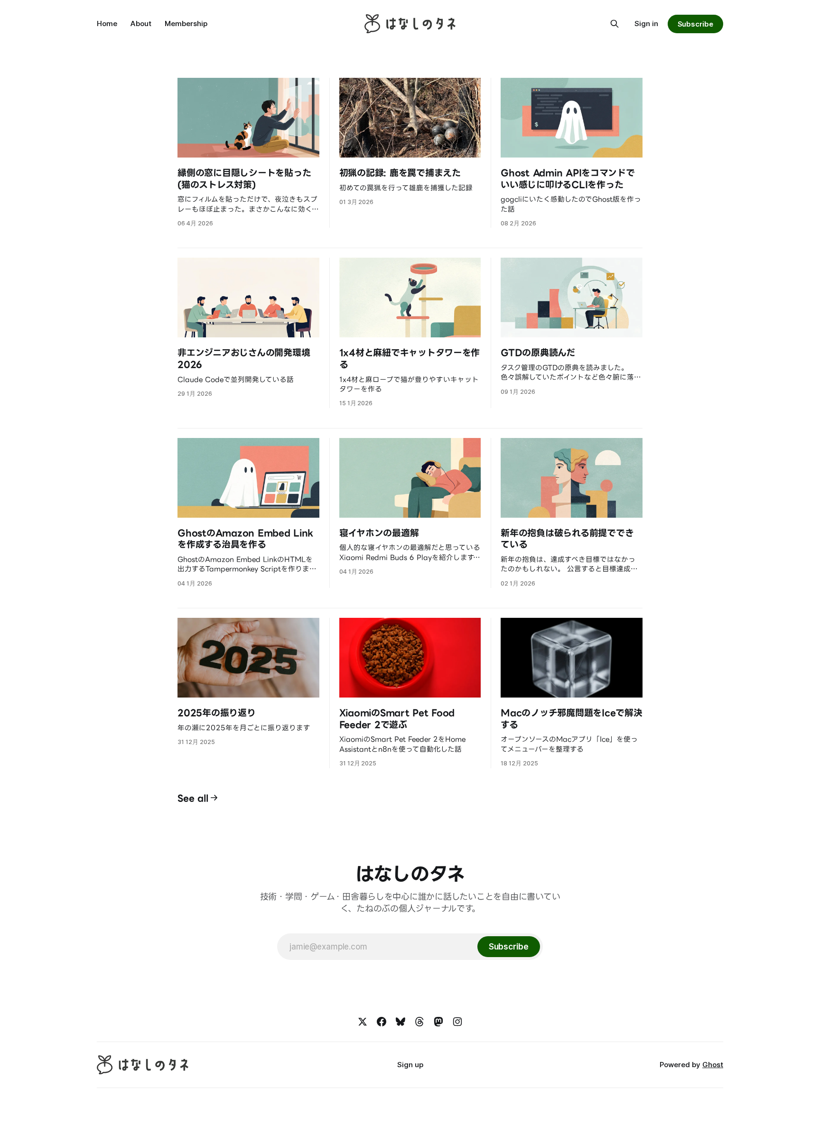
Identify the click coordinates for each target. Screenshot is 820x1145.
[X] (362, 1021)
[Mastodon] (438, 1021)
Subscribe (695, 23)
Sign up (410, 1064)
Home (107, 23)
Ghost (712, 1064)
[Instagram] (457, 1021)
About (140, 23)
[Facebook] (381, 1021)
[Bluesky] (400, 1021)
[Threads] (419, 1021)
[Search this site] (614, 23)
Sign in (646, 23)
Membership (186, 23)
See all (192, 798)
